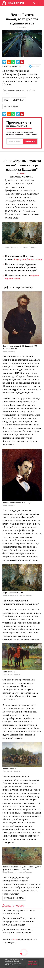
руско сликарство (14, 898)
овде (15, 939)
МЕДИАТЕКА (18, 100)
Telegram (36, 66)
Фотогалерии (11, 107)
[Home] (4, 3)
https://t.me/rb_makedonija (28, 259)
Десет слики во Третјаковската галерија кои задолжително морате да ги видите (20, 921)
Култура (21, 173)
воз (6, 100)
